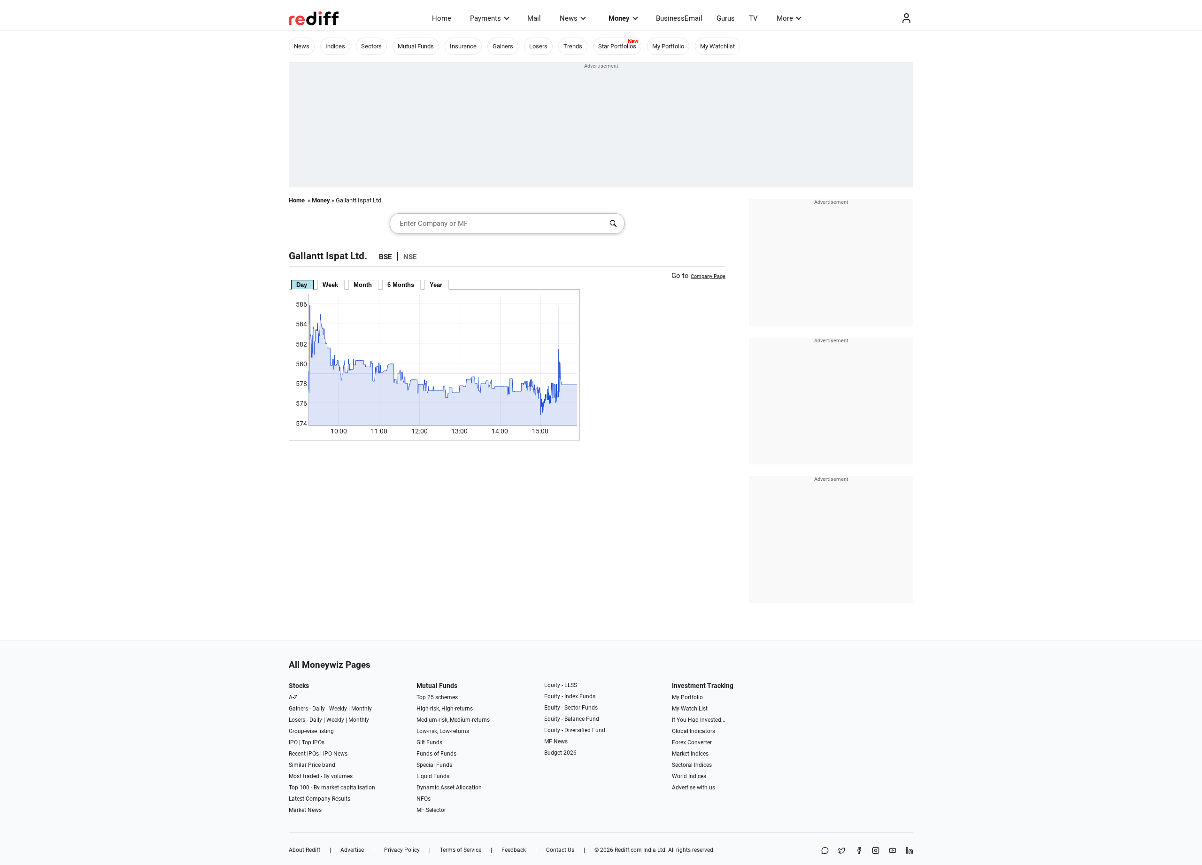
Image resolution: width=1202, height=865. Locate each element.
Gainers (503, 46)
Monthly (361, 708)
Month (363, 284)
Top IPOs (313, 742)
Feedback (513, 850)
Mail (534, 18)
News (569, 18)
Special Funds (434, 765)
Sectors (371, 46)
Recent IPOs (304, 753)
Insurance (463, 46)
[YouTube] (892, 851)
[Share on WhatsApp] (825, 851)
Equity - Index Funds (569, 696)
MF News (556, 741)
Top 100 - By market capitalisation (332, 787)
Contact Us (560, 850)
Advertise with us (693, 787)
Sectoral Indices (692, 765)
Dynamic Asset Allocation (449, 787)
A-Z (293, 697)
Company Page (708, 276)
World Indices (689, 776)
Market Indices (690, 753)
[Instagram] (875, 851)
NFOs (423, 798)
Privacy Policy (402, 850)
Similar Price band (312, 765)
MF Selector (431, 810)
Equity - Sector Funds (571, 707)
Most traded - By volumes (321, 776)
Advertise (352, 850)
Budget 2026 (560, 752)
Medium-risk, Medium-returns (453, 720)
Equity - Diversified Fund (574, 730)
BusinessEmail (679, 18)
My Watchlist (717, 46)
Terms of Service (460, 850)
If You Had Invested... (698, 720)
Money (619, 18)
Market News (305, 810)
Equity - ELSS (560, 685)
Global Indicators (693, 731)
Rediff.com (628, 850)
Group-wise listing (311, 731)
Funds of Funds (436, 753)
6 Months (400, 284)
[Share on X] (842, 851)
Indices (335, 46)
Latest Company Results (319, 798)
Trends (572, 46)
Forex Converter (692, 742)
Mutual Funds (416, 46)
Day (301, 284)
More (785, 18)
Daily (318, 708)
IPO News (335, 753)
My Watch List (690, 708)
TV (753, 18)
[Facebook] (859, 851)
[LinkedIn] (909, 851)
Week (330, 284)
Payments (485, 18)
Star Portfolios (617, 46)
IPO (293, 742)
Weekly (338, 708)
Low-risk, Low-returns (442, 731)
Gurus (726, 18)
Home (441, 18)
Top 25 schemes (437, 697)
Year (436, 284)
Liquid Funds (432, 776)
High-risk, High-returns (444, 708)
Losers (538, 46)
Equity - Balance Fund (571, 719)
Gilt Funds (429, 742)
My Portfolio (668, 46)
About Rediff (304, 850)
